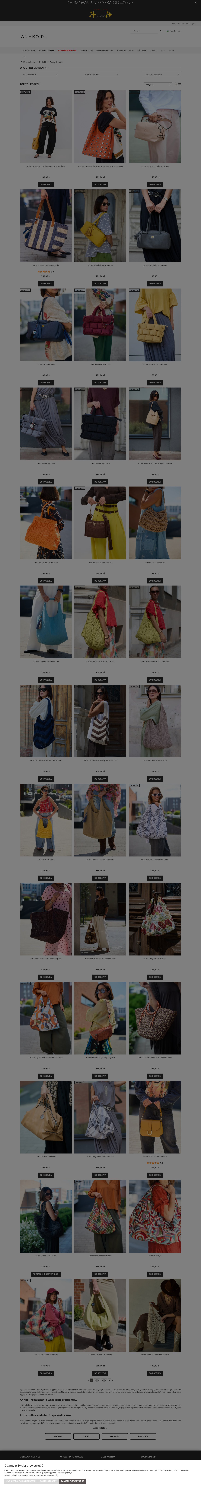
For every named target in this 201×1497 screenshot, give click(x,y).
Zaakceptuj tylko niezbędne (21, 1481)
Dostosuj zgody (48, 1481)
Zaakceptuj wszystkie (72, 1481)
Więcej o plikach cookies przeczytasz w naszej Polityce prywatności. (31, 1475)
